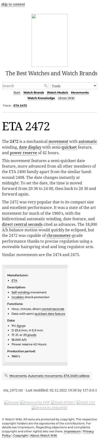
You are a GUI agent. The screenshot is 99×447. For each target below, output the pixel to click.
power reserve (23, 152)
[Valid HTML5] (63, 402)
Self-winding (21, 292)
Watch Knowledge (41, 98)
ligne (20, 325)
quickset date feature (50, 313)
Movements (80, 92)
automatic (88, 141)
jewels (31, 335)
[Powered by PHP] (35, 402)
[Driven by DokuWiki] (49, 407)
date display (30, 147)
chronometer (59, 235)
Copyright (20, 435)
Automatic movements (45, 376)
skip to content (13, 4)
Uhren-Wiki (66, 98)
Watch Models (57, 92)
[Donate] (11, 402)
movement (58, 141)
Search (46, 85)
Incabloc (18, 297)
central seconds (53, 309)
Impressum (72, 431)
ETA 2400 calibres (76, 376)
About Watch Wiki (43, 435)
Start (16, 92)
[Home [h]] (49, 40)
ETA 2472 (20, 105)
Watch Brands (33, 92)
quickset (69, 147)
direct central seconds (22, 224)
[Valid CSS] (85, 402)
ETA (14, 280)
